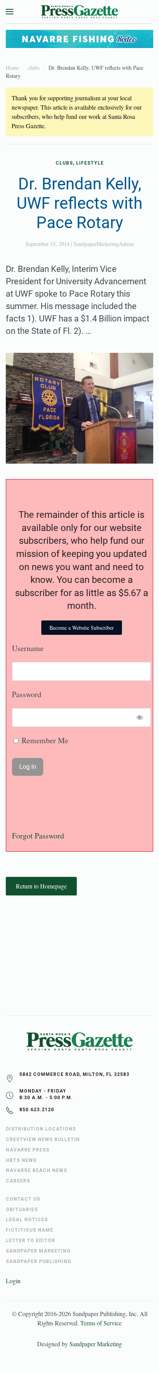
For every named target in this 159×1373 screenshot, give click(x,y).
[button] (10, 11)
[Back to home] (79, 11)
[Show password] (140, 717)
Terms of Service (101, 1323)
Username (28, 648)
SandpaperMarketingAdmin (104, 243)
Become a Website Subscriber (81, 627)
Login (13, 1281)
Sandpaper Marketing (95, 1344)
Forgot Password (38, 835)
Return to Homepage (41, 886)
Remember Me (44, 740)
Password (26, 694)
